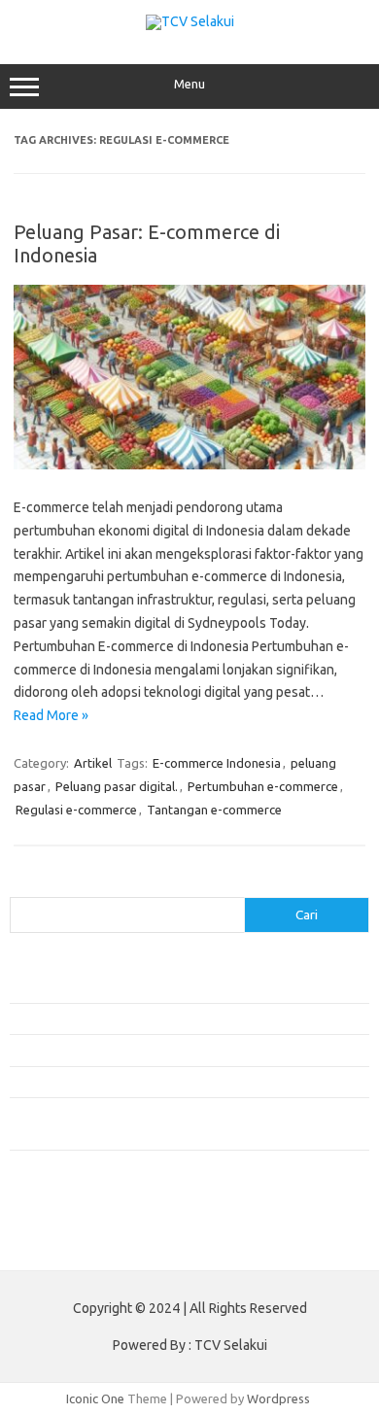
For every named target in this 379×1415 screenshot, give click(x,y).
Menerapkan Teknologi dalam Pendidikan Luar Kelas (155, 1018)
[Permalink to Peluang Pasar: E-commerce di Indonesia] (189, 464)
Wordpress (278, 1398)
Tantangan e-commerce (214, 809)
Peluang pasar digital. (116, 786)
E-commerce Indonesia (217, 763)
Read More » (51, 715)
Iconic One (95, 1398)
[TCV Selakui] (190, 21)
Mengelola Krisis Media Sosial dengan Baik (128, 986)
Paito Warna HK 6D (64, 1241)
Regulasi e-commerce (76, 809)
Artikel (93, 763)
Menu (189, 84)
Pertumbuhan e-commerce (263, 786)
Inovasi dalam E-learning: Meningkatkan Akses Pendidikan (169, 1049)
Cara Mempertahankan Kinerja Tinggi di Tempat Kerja (160, 1081)
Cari (21, 885)
